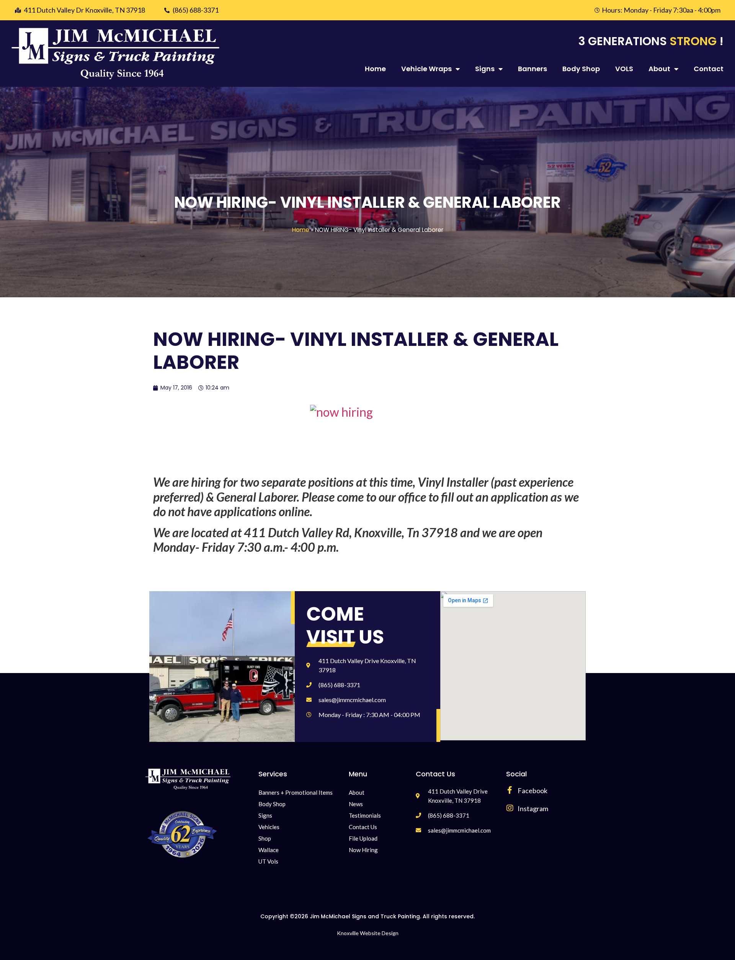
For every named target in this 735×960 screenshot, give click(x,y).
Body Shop (581, 68)
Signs (485, 68)
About (659, 68)
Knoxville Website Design (368, 933)
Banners (532, 68)
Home (375, 68)
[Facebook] (510, 790)
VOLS (624, 68)
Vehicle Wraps (426, 68)
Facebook (532, 790)
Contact (709, 68)
